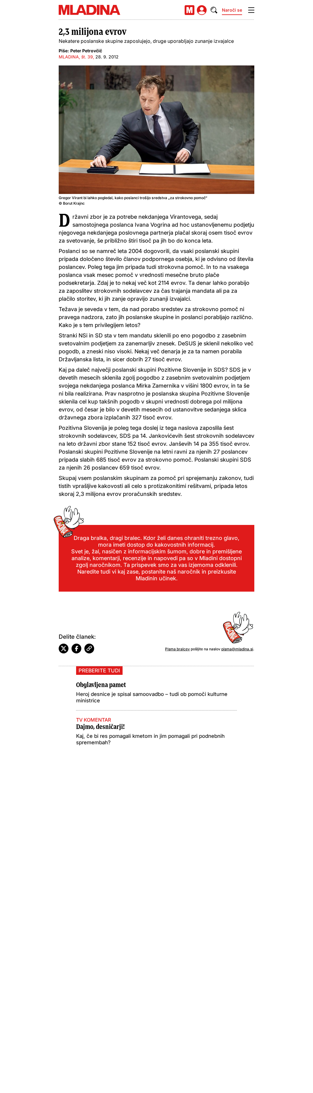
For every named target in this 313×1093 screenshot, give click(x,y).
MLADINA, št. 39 (76, 56)
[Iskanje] (214, 10)
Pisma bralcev (177, 649)
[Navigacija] (251, 10)
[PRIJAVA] (202, 10)
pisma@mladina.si (237, 649)
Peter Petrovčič (86, 50)
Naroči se (232, 10)
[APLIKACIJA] (189, 10)
